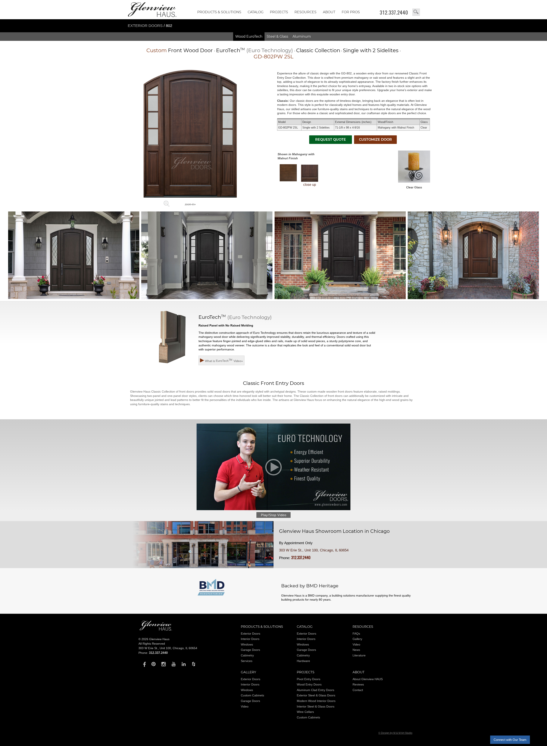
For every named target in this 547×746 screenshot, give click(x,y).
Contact (358, 690)
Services (246, 661)
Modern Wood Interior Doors (316, 701)
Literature (359, 655)
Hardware (303, 661)
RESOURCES (305, 12)
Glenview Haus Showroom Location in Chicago (334, 531)
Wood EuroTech (248, 36)
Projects (279, 12)
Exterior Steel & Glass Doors (316, 695)
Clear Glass (414, 187)
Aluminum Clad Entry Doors (315, 690)
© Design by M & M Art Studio (395, 732)
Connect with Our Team (510, 740)
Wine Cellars (305, 712)
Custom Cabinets (252, 695)
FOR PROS (351, 12)
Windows (247, 644)
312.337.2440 (394, 12)
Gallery (357, 639)
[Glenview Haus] (143, 664)
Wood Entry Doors (309, 684)
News (356, 649)
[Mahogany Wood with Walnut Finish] (288, 172)
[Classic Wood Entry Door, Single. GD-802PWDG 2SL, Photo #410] (473, 255)
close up (309, 184)
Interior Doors (250, 639)
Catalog (255, 12)
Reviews (358, 684)
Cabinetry (247, 655)
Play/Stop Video (273, 515)
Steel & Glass (277, 36)
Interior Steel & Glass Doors (315, 706)
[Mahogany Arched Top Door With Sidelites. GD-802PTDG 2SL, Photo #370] (73, 255)
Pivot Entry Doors (308, 679)
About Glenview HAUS (368, 679)
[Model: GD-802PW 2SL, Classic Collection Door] (190, 196)
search (416, 12)
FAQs (356, 633)
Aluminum (302, 36)
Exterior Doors (146, 26)
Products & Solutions (219, 12)
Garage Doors (250, 649)
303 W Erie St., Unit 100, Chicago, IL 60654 (313, 550)
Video (356, 644)
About (329, 12)
